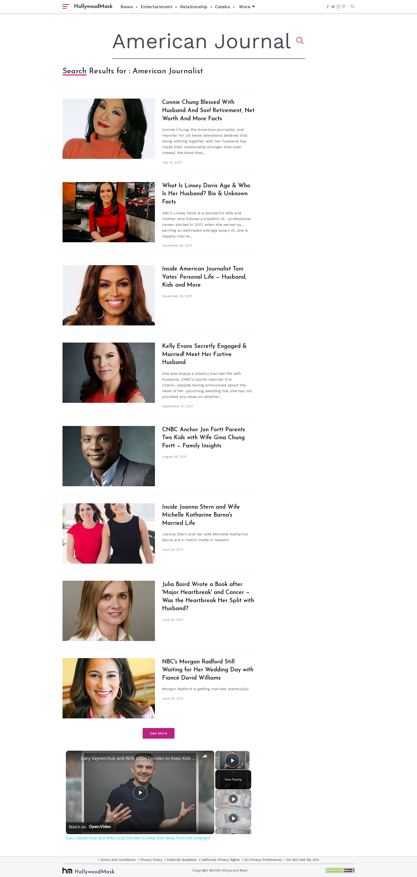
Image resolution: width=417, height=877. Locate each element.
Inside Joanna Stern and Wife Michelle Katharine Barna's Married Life (201, 515)
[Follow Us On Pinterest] (344, 6)
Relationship (194, 6)
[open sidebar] (66, 6)
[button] (351, 6)
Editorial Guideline (181, 860)
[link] (73, 758)
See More (158, 733)
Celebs (222, 6)
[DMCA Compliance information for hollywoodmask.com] (340, 870)
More (244, 6)
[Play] (233, 799)
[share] (204, 756)
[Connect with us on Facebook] (328, 6)
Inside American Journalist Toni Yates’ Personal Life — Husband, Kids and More (204, 277)
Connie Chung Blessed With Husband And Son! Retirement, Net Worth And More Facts (208, 110)
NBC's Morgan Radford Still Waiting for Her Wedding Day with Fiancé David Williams (207, 670)
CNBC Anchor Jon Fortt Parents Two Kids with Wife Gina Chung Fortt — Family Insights (203, 438)
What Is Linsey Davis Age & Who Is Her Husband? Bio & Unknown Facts (206, 194)
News (126, 6)
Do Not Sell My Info (302, 860)
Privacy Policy (151, 860)
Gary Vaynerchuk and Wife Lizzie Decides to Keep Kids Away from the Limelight (139, 758)
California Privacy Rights (220, 860)
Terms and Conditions (118, 860)
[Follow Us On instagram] (338, 7)
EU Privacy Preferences (263, 860)
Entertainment (157, 6)
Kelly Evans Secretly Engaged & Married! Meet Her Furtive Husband (204, 354)
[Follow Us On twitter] (333, 7)
